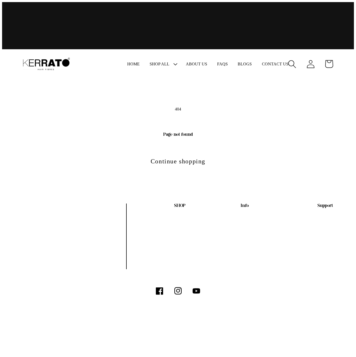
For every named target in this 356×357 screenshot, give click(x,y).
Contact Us (320, 252)
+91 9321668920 (37, 250)
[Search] (292, 64)
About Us (237, 220)
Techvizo (96, 342)
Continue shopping (178, 161)
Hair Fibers (172, 230)
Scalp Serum (171, 252)
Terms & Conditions (309, 220)
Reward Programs (228, 252)
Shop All (175, 220)
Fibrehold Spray (167, 241)
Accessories (172, 263)
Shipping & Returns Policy (302, 230)
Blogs (242, 241)
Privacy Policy (316, 241)
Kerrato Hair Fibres (63, 342)
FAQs (242, 230)
